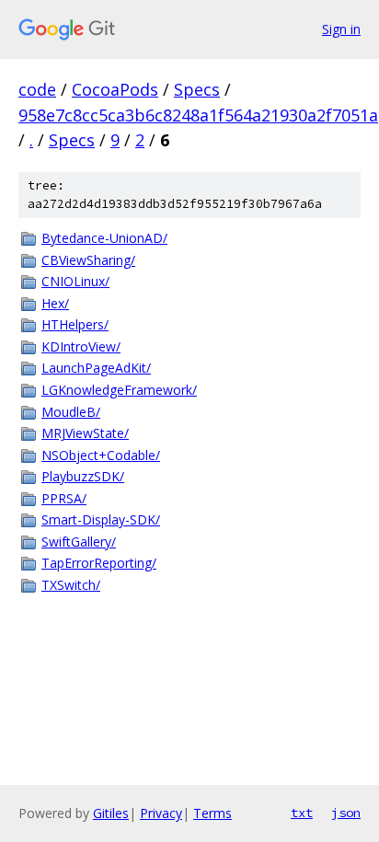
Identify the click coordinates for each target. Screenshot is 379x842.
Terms (212, 813)
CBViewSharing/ (88, 260)
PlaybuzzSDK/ (82, 476)
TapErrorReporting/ (98, 562)
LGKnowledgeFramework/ (119, 389)
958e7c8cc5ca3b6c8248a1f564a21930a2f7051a (198, 115)
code (37, 89)
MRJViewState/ (85, 433)
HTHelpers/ (75, 324)
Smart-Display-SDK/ (100, 519)
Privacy (161, 813)
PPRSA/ (63, 498)
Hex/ (55, 303)
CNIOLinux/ (75, 281)
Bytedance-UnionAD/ (104, 238)
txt (302, 812)
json (346, 812)
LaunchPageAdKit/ (96, 367)
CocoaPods (115, 89)
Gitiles (111, 813)
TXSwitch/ (70, 585)
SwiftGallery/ (78, 541)
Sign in (341, 29)
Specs (197, 89)
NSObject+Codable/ (100, 455)
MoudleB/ (70, 412)
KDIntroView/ (81, 346)
